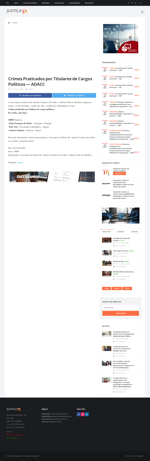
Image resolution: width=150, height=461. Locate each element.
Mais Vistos (107, 232)
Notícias (135, 232)
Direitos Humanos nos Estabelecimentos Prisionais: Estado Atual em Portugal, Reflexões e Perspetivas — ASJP (122, 134)
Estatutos (140, 456)
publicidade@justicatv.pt (62, 416)
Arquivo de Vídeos (30, 3)
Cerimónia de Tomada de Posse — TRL (121, 86)
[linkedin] (135, 3)
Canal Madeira (74, 3)
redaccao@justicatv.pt (59, 414)
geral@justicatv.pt (54, 421)
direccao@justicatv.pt (58, 419)
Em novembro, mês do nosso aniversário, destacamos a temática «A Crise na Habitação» (123, 364)
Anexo (20, 162)
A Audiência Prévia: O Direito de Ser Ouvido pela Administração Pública (123, 334)
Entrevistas (89, 3)
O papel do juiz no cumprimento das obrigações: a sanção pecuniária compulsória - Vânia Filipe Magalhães (123, 382)
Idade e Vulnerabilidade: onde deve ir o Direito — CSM (122, 114)
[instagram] (132, 3)
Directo (15, 23)
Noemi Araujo (118, 261)
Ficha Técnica (130, 456)
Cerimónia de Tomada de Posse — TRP (121, 95)
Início (16, 3)
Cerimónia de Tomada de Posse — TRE (121, 78)
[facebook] (128, 3)
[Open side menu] (7, 3)
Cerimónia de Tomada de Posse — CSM (121, 69)
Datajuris (19, 456)
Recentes (120, 232)
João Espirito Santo (120, 251)
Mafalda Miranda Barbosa (123, 272)
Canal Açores (59, 3)
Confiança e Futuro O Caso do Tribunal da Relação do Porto (121, 348)
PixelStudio (35, 456)
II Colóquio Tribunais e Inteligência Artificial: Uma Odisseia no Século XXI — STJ (121, 104)
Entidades (45, 3)
